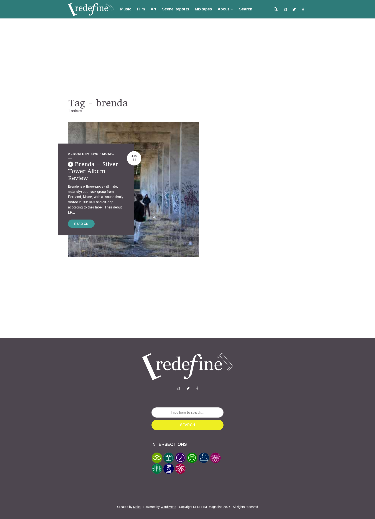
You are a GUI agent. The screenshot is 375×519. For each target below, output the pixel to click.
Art (153, 9)
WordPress (168, 507)
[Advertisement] (187, 58)
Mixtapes (203, 9)
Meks (137, 507)
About (223, 9)
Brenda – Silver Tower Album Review (93, 171)
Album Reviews (83, 153)
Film (141, 9)
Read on (81, 223)
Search (245, 9)
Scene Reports (175, 9)
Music (125, 9)
